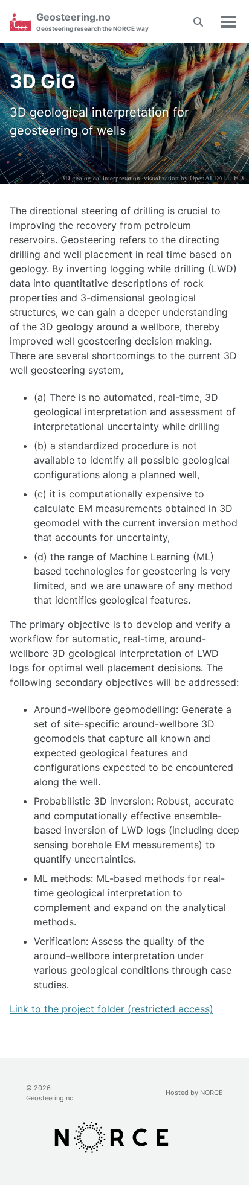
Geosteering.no (92, 21)
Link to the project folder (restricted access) (111, 1009)
